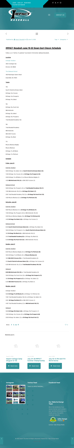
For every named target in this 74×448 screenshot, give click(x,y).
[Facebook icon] (53, 3)
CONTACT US (60, 15)
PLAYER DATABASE (18, 5)
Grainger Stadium (11, 60)
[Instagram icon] (60, 3)
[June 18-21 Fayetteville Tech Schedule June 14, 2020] (72, 440)
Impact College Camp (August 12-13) (14, 359)
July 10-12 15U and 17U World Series (57, 359)
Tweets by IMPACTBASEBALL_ (35, 386)
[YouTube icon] (58, 3)
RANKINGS (27, 3)
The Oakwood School (11, 71)
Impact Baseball (19, 39)
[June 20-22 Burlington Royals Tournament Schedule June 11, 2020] (1, 440)
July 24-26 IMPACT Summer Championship (36, 359)
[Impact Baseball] (20, 15)
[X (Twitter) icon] (55, 3)
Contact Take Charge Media (56, 425)
